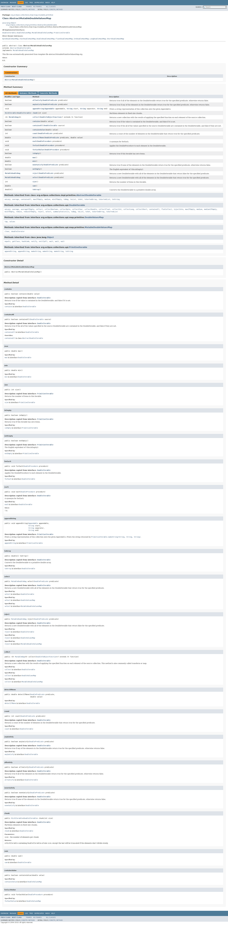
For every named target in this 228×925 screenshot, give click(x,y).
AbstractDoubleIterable (20, 48)
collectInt (116, 209)
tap (6, 222)
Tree (31, 2)
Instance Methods (28, 93)
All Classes (51, 6)
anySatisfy (37, 104)
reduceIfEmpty (30, 212)
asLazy (7, 199)
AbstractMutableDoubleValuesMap (19, 80)
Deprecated (39, 2)
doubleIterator (18, 231)
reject (35, 173)
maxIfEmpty (38, 199)
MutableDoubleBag (12, 173)
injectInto (178, 209)
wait (51, 241)
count (35, 133)
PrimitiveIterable (62, 33)
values (12, 222)
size (34, 182)
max (34, 157)
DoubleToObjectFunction (50, 117)
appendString (38, 109)
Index (47, 2)
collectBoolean (51, 209)
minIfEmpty (57, 199)
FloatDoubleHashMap (64, 39)
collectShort (141, 209)
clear (7, 231)
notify (34, 241)
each (34, 141)
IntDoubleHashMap (81, 39)
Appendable (49, 109)
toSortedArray (90, 199)
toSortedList (104, 199)
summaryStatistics (61, 212)
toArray (36, 189)
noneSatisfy (38, 165)
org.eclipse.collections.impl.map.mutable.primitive (32, 15)
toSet (80, 199)
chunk (35, 113)
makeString (36, 251)
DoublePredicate (50, 100)
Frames (29, 6)
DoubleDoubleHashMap (46, 39)
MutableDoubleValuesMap (42, 33)
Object (50, 237)
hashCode (25, 241)
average (15, 199)
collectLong (128, 209)
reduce (19, 212)
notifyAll (43, 241)
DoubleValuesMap (24, 33)
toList (73, 199)
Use (26, 2)
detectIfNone (38, 138)
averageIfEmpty (27, 209)
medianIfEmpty (210, 209)
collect (36, 117)
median (47, 199)
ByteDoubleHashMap (10, 39)
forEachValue (38, 150)
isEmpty (36, 153)
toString (116, 199)
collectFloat (104, 209)
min (34, 161)
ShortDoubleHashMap (115, 39)
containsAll (38, 125)
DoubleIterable (9, 33)
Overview (4, 2)
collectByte (65, 209)
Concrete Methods (48, 93)
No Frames (37, 6)
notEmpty (36, 169)
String (69, 109)
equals (7, 241)
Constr (24, 9)
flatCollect (166, 209)
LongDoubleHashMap (98, 39)
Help (53, 2)
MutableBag (13, 117)
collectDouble (90, 209)
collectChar (77, 209)
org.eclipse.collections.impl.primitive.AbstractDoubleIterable (31, 25)
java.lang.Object (9, 23)
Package (13, 2)
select (35, 177)
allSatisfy (37, 100)
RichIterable (10, 113)
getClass (16, 241)
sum (34, 186)
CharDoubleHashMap (27, 39)
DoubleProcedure (44, 141)
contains (36, 121)
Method (31, 9)
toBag (66, 199)
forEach (36, 145)
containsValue (39, 130)
